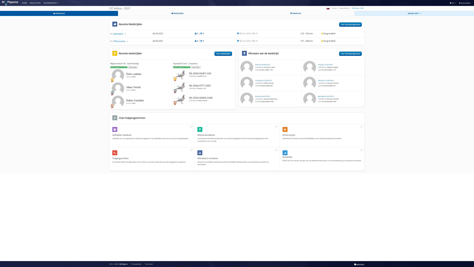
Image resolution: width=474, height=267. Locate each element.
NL (453, 3)
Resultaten (35, 3)
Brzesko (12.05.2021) (325, 65)
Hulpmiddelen (50, 3)
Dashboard (60, 13)
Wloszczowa (120, 41)
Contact (150, 264)
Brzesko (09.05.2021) (262, 96)
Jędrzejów (119, 33)
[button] (125, 34)
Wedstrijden (178, 13)
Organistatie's (344, 8)
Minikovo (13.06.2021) (326, 80)
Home (24, 3)
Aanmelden (466, 3)
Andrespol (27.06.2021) (263, 80)
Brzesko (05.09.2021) (262, 65)
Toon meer (133, 67)
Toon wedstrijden (223, 54)
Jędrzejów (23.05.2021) (326, 96)
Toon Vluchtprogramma (350, 24)
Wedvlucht (296, 13)
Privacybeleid (136, 264)
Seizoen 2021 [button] (413, 13)
